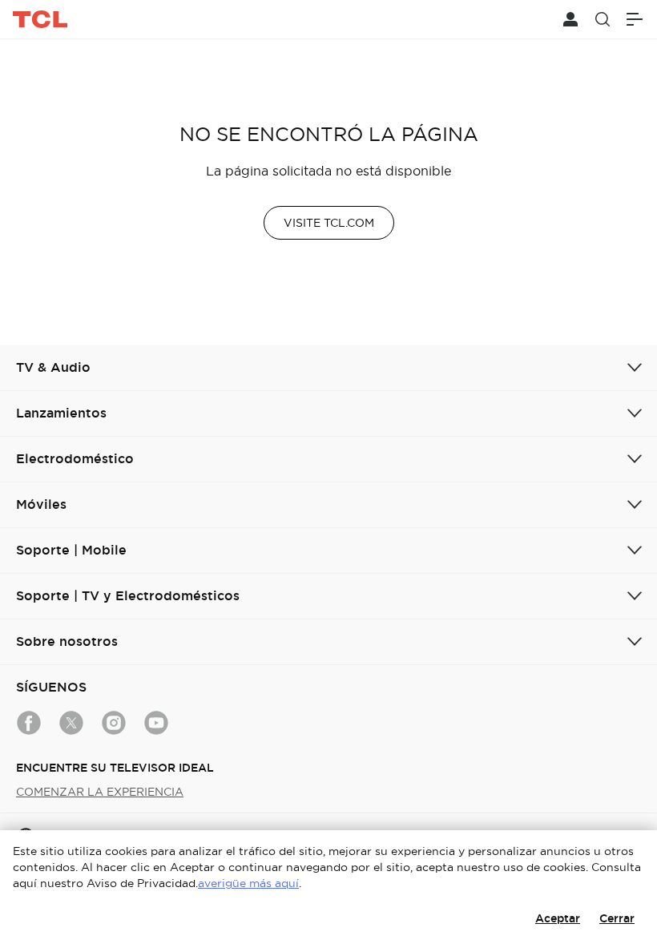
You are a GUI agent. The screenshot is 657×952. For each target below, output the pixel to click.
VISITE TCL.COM (329, 223)
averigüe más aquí (248, 883)
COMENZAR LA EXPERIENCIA (99, 792)
